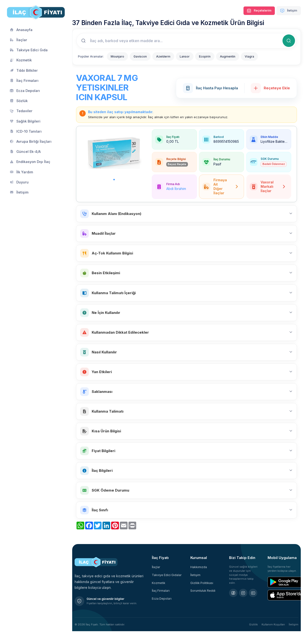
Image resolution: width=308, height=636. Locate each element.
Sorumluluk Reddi (202, 590)
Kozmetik (158, 583)
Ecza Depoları (162, 598)
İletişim (291, 10)
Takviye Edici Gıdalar (167, 575)
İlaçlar (156, 567)
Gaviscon (140, 56)
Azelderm (163, 56)
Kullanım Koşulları (273, 624)
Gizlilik (253, 624)
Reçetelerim (262, 10)
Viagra (249, 56)
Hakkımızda (198, 567)
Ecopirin (205, 56)
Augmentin (227, 56)
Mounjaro (117, 56)
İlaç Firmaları (161, 590)
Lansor (185, 56)
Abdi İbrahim (176, 189)
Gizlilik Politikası (201, 583)
